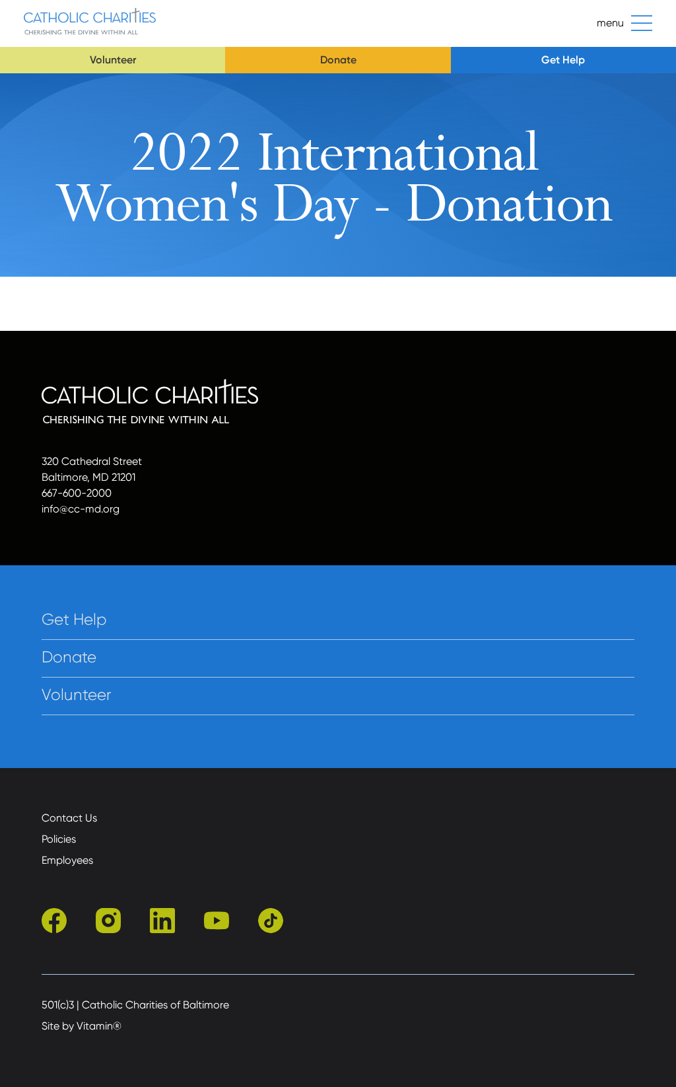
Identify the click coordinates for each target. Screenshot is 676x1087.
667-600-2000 (77, 493)
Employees (67, 860)
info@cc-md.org (80, 509)
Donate (338, 59)
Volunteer (113, 59)
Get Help (563, 59)
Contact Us (69, 818)
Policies (59, 839)
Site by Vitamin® (81, 1026)
